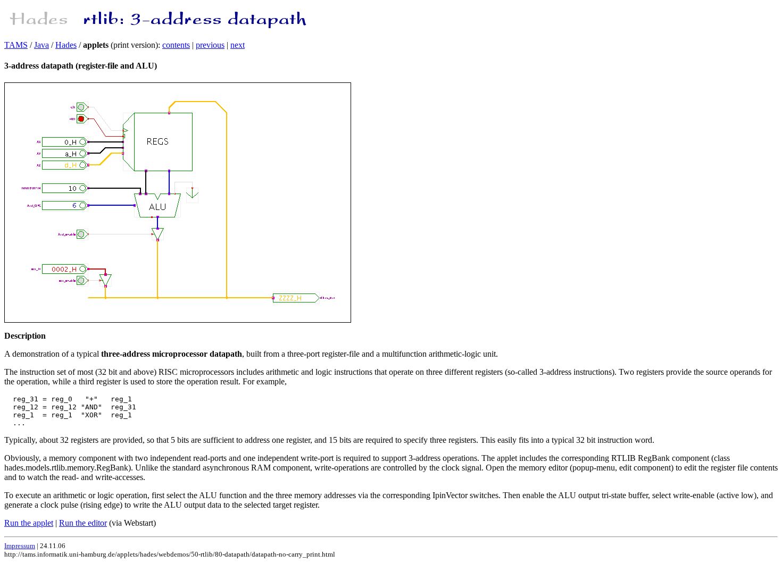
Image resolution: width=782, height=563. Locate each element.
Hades (66, 44)
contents (176, 44)
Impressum (19, 546)
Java (41, 44)
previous (210, 44)
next (237, 44)
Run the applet (28, 522)
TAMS (16, 44)
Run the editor (83, 522)
